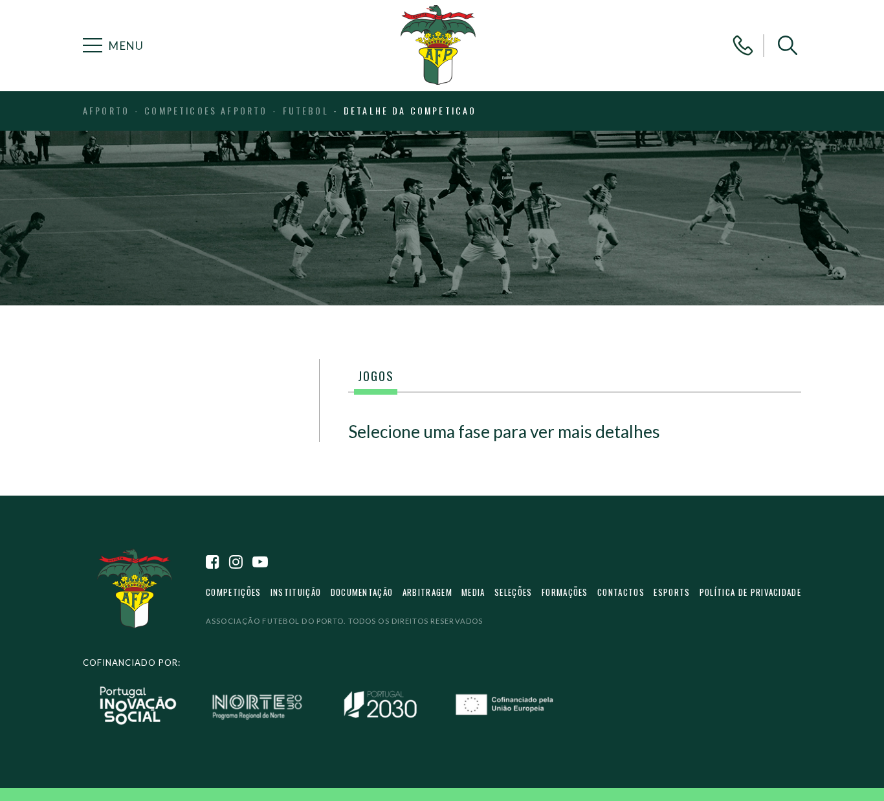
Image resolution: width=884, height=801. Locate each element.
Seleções (513, 592)
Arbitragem (427, 592)
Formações (565, 592)
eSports (672, 592)
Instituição (296, 592)
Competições (233, 592)
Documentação (362, 592)
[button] (787, 45)
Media (473, 592)
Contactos (621, 592)
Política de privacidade (750, 592)
